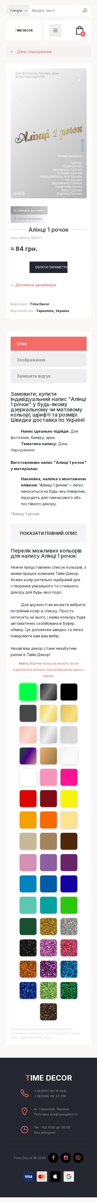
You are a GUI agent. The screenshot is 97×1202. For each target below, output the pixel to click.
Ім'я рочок (74, 180)
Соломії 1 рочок (69, 173)
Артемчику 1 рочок (67, 170)
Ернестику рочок (69, 187)
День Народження (30, 77)
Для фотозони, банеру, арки (37, 73)
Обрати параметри (51, 267)
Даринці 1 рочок (69, 194)
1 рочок (76, 163)
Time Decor (24, 30)
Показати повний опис (48, 533)
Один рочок (72, 166)
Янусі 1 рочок (71, 190)
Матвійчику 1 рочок (67, 183)
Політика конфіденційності (56, 1114)
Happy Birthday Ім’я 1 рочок (61, 176)
